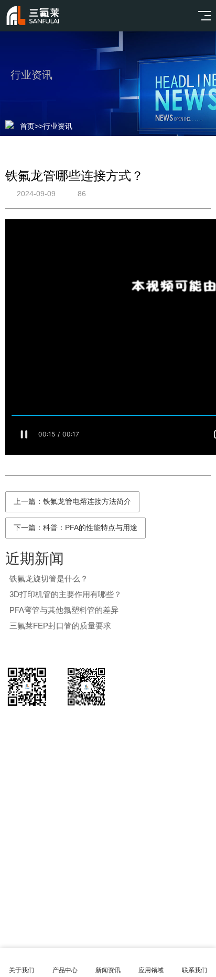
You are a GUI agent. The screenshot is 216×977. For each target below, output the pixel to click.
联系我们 (194, 970)
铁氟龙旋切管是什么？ (48, 578)
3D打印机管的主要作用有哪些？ (65, 594)
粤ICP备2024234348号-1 (122, 910)
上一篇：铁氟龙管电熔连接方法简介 (72, 501)
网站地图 (108, 936)
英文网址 (87, 852)
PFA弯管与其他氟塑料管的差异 (63, 609)
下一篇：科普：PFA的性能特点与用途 (75, 527)
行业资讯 (57, 126)
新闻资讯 (108, 970)
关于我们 (21, 970)
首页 (27, 126)
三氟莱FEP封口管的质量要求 (60, 625)
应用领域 (151, 970)
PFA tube (163, 852)
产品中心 (65, 970)
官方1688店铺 (31, 852)
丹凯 (124, 852)
